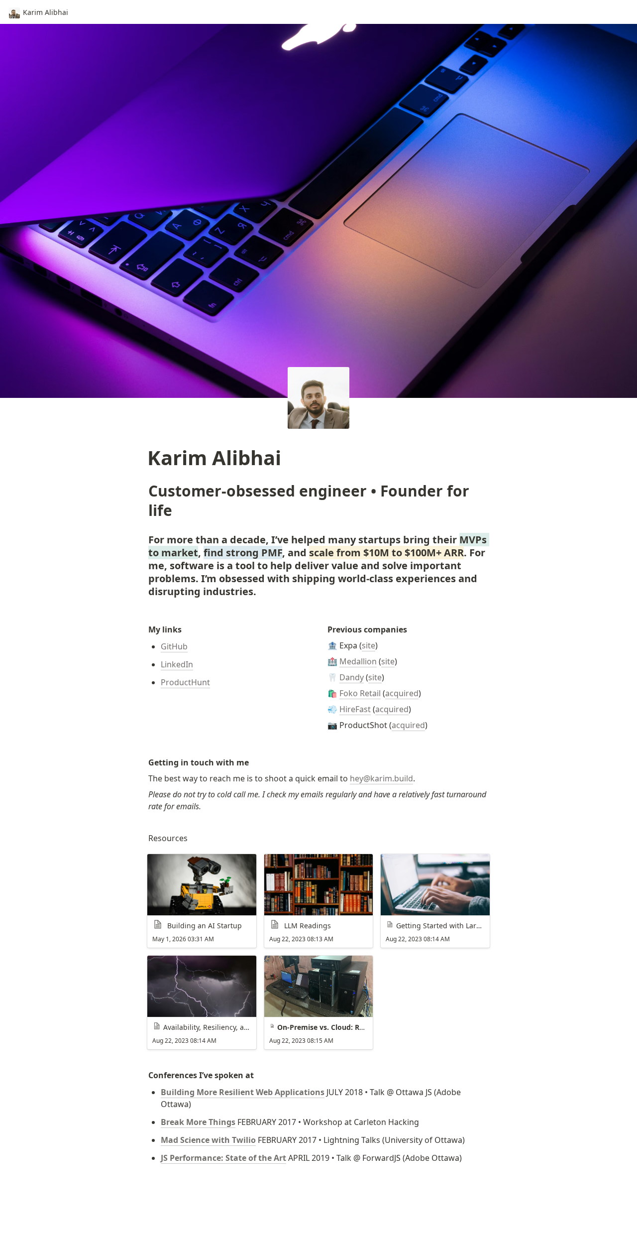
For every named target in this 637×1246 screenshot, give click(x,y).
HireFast (355, 709)
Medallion (358, 661)
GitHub (174, 646)
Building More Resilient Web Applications (242, 1092)
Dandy (351, 677)
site (368, 645)
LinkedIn (177, 664)
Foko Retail (360, 693)
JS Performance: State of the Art (223, 1157)
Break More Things (198, 1122)
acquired (402, 693)
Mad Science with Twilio (208, 1139)
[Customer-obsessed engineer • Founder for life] (143, 490)
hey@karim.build (381, 778)
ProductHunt (185, 682)
